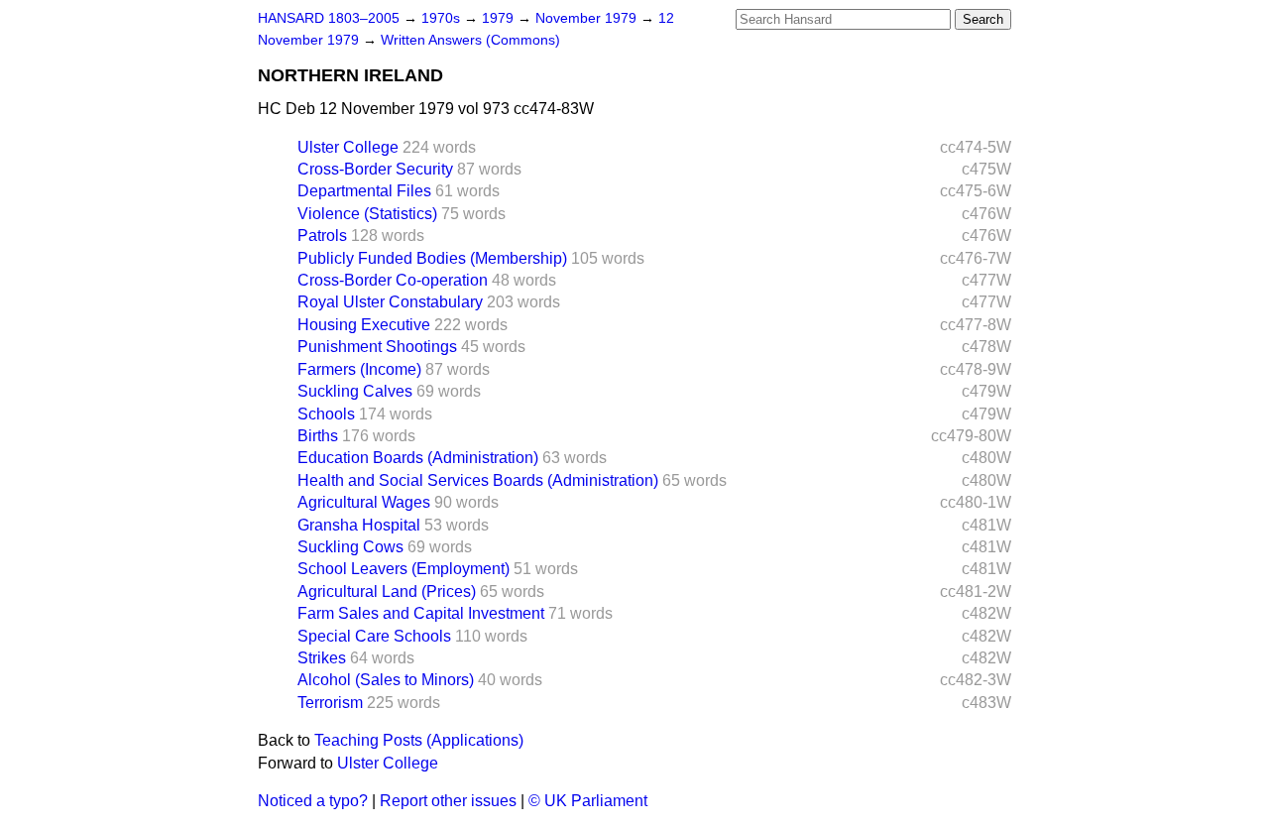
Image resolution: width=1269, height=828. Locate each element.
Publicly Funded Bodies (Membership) (432, 258)
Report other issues (448, 800)
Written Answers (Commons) (470, 40)
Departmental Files (364, 190)
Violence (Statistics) (367, 213)
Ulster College (348, 147)
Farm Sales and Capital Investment (420, 613)
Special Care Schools (374, 636)
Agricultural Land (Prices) (386, 591)
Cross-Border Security (375, 169)
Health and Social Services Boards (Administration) (477, 480)
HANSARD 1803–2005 (329, 18)
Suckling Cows (350, 546)
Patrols (322, 235)
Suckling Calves (354, 391)
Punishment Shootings (377, 346)
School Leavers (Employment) (403, 568)
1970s (442, 18)
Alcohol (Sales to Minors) (385, 679)
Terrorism (330, 702)
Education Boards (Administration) (417, 457)
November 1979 (587, 18)
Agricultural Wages (363, 502)
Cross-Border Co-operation (392, 280)
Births (317, 435)
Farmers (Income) (359, 369)
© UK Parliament (587, 800)
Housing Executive (363, 324)
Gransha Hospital (358, 525)
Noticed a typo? (313, 800)
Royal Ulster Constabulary (390, 302)
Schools (326, 414)
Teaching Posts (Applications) (418, 740)
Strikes (321, 658)
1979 (500, 18)
